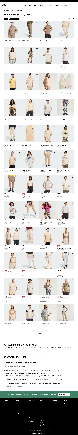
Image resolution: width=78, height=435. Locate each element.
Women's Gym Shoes (8, 352)
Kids (35, 5)
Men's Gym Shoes (7, 349)
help (59, 3)
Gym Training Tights (32, 347)
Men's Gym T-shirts (31, 349)
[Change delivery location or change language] (74, 3)
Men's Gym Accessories (56, 347)
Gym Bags (53, 352)
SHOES (22, 5)
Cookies (48, 430)
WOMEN (30, 5)
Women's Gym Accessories (56, 349)
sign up (69, 3)
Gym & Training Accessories (42, 352)
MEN (26, 5)
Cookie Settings (30, 430)
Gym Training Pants (43, 349)
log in (72, 3)
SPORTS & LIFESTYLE (42, 5)
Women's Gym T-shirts (32, 352)
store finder (56, 3)
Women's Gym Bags (67, 347)
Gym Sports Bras (19, 352)
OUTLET (50, 5)
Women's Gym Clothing (20, 349)
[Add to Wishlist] (19, 23)
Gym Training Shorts (43, 347)
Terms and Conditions (43, 430)
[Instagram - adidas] (68, 403)
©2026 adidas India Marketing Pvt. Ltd (39, 433)
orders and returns (64, 3)
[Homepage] (4, 5)
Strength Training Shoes (68, 352)
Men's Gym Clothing (20, 347)
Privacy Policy (36, 430)
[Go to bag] (74, 5)
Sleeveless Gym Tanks (67, 349)
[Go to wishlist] (71, 5)
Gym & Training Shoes (8, 347)
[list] (34, 19)
